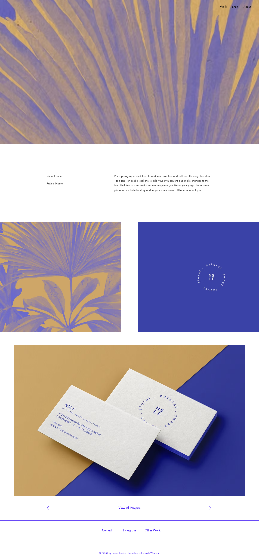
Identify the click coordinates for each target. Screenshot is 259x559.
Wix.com (155, 553)
